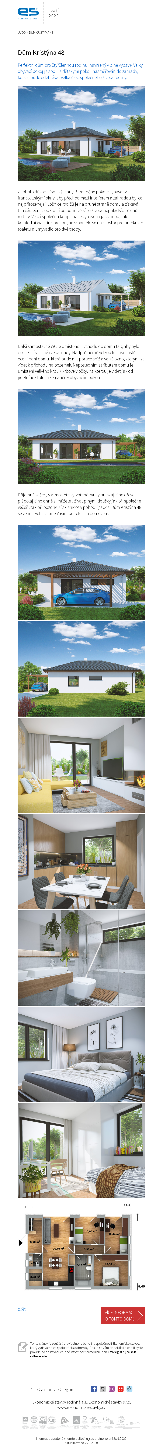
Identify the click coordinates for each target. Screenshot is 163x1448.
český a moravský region (52, 1389)
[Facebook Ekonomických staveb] (94, 1390)
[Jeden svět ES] (129, 1390)
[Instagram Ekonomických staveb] (112, 1390)
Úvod (22, 32)
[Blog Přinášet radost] (121, 1390)
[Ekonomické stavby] (28, 13)
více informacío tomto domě (120, 1316)
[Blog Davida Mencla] (103, 1390)
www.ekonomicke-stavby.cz (81, 1407)
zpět (21, 1309)
